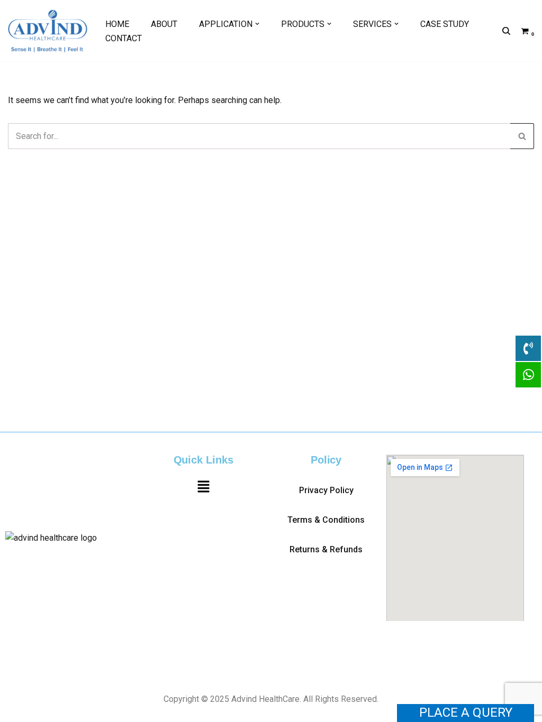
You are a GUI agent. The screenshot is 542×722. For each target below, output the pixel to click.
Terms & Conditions (326, 520)
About (164, 24)
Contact (123, 38)
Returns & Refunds (326, 549)
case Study (444, 24)
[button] (257, 24)
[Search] (506, 31)
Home (117, 24)
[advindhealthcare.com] (47, 31)
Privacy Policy (326, 490)
